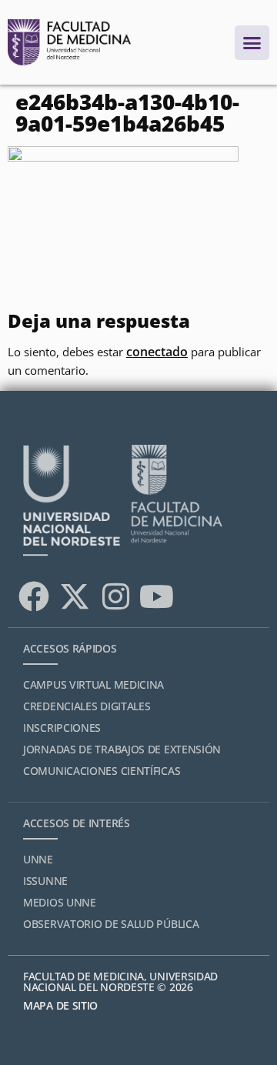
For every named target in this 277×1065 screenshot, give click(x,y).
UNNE (38, 859)
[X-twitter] (74, 596)
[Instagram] (115, 596)
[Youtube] (156, 596)
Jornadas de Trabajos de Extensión (122, 749)
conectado (157, 351)
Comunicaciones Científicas (101, 770)
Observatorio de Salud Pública (111, 923)
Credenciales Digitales (86, 706)
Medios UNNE (59, 902)
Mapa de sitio (60, 1005)
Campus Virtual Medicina (93, 684)
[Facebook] (33, 596)
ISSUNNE (45, 880)
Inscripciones (62, 727)
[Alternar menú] (252, 42)
